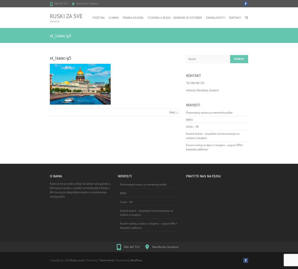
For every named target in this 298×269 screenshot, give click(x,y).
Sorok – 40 (192, 126)
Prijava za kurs (133, 18)
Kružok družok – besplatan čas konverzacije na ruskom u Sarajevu (146, 213)
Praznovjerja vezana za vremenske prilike (209, 112)
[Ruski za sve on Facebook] (245, 3)
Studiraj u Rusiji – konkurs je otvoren (175, 18)
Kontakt (235, 18)
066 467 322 (61, 3)
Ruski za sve (66, 16)
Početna (99, 18)
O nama (114, 18)
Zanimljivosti (215, 18)
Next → (174, 112)
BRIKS (189, 119)
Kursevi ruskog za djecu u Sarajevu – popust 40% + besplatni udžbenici (148, 226)
